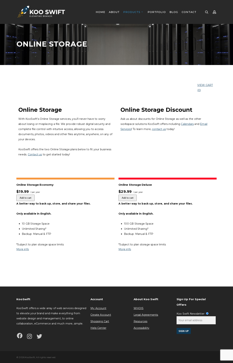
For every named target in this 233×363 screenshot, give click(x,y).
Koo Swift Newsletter (191, 313)
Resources (140, 321)
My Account (98, 308)
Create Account (100, 314)
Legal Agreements (146, 314)
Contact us (35, 154)
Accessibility (141, 328)
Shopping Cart (99, 321)
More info (22, 249)
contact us (159, 129)
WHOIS (139, 308)
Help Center (98, 328)
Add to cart (25, 197)
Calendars (187, 124)
